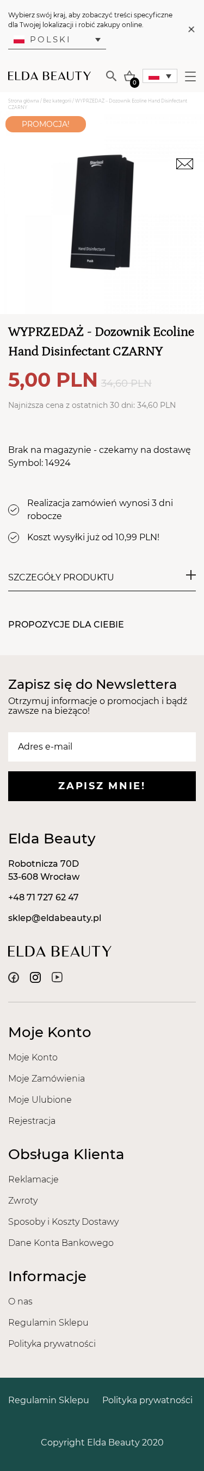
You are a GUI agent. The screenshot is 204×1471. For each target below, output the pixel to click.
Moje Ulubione (40, 1100)
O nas (20, 1301)
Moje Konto (33, 1057)
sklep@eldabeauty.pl (54, 918)
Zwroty (23, 1200)
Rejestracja (31, 1121)
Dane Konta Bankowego (61, 1243)
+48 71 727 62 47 (43, 897)
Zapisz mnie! (101, 786)
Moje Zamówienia (46, 1078)
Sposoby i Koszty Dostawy (63, 1222)
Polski (50, 39)
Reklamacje (33, 1179)
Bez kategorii (57, 101)
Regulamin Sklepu (48, 1322)
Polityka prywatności (52, 1344)
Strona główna (23, 101)
